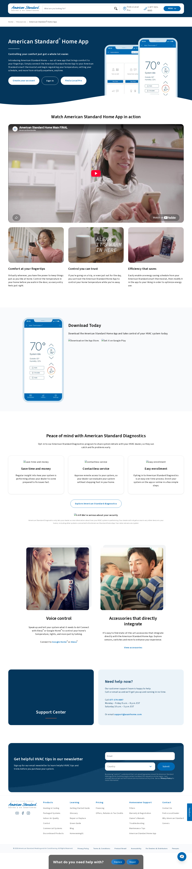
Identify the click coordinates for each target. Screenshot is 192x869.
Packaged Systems (51, 813)
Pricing (99, 802)
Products (48, 802)
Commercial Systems (52, 828)
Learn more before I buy (146, 847)
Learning (74, 802)
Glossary (74, 813)
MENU (170, 8)
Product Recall (121, 848)
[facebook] (22, 813)
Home (10, 21)
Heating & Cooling (51, 808)
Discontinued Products (53, 833)
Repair (132, 862)
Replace (118, 862)
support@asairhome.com (128, 714)
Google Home (59, 642)
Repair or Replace (78, 818)
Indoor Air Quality (51, 818)
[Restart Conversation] (178, 213)
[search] (116, 8)
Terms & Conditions (101, 848)
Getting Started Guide (80, 808)
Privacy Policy (83, 848)
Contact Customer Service (163, 841)
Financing (100, 808)
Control (46, 823)
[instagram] (28, 813)
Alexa (74, 642)
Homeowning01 (77, 833)
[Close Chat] (182, 213)
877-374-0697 (116, 699)
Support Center (51, 712)
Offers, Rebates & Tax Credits (109, 813)
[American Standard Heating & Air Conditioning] (25, 8)
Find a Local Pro (133, 8)
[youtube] (17, 813)
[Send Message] (179, 855)
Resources (21, 21)
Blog (72, 828)
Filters (132, 808)
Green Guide (75, 823)
